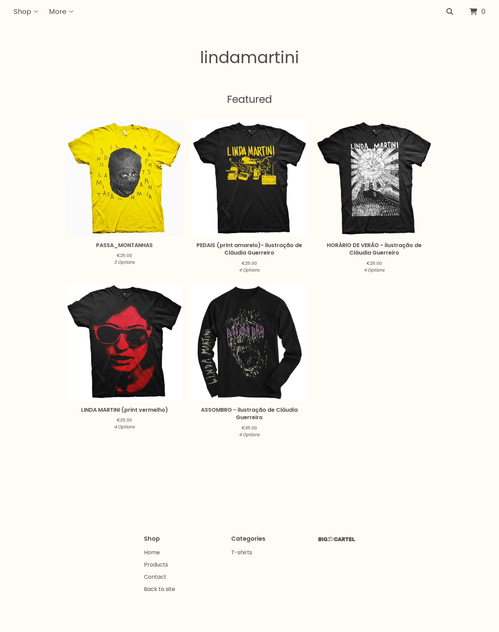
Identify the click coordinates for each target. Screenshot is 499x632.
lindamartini (249, 57)
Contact (155, 577)
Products (156, 565)
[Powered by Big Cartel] (336, 539)
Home (152, 552)
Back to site (159, 589)
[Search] (450, 11)
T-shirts (241, 552)
